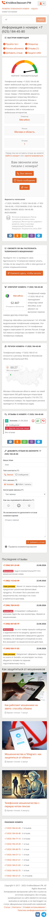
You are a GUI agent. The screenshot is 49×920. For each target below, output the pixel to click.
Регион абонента (15, 48)
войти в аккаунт (12, 155)
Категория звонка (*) (13, 490)
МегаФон (24, 119)
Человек (10, 484)
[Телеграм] (43, 914)
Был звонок (26, 173)
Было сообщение (26, 180)
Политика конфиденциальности (32, 910)
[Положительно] (8, 505)
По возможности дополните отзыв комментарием (20, 514)
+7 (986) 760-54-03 (11, 605)
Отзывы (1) (33, 48)
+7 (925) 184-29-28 (13, 844)
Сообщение (23, 474)
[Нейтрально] (19, 505)
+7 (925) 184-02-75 (13, 870)
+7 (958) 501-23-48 (11, 565)
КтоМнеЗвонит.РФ (18, 3)
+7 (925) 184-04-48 (13, 833)
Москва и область (24, 131)
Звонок (10, 474)
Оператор (33, 44)
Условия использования (34, 907)
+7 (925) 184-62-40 (13, 828)
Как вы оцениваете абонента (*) (18, 500)
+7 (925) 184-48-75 (13, 849)
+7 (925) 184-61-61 (13, 860)
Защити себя (34, 52)
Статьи (7, 907)
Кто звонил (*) (10, 480)
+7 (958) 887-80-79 (11, 624)
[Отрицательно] (29, 505)
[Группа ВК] (37, 914)
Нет (26, 187)
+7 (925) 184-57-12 (13, 854)
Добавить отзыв (14, 52)
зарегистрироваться (33, 155)
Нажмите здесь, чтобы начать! (25, 273)
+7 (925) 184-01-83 (13, 865)
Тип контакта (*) (11, 470)
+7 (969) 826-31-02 (11, 648)
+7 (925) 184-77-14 (13, 838)
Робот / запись (24, 484)
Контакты (16, 907)
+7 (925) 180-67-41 (13, 876)
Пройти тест (12, 44)
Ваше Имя (8, 460)
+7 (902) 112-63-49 (11, 580)
